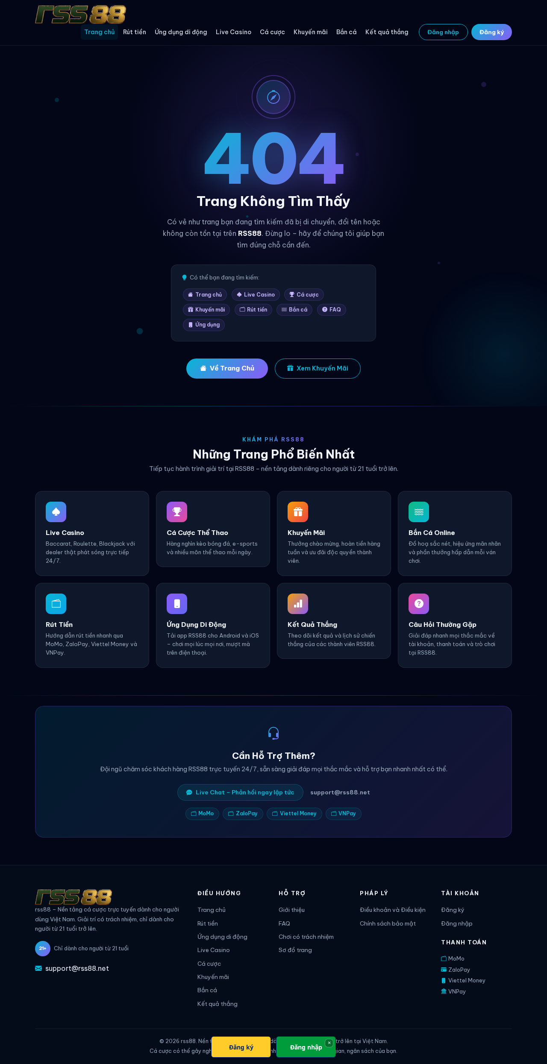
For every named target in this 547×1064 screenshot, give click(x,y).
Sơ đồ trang (295, 950)
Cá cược (272, 32)
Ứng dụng (207, 324)
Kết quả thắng (387, 32)
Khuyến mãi (311, 32)
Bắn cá (346, 32)
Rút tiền (134, 32)
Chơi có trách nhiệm (306, 937)
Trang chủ (99, 32)
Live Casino (233, 32)
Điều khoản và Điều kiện (393, 910)
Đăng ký (491, 32)
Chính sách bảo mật (388, 923)
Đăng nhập (443, 32)
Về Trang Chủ (232, 368)
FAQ (335, 309)
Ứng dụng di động (181, 32)
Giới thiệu (292, 910)
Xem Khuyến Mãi (322, 368)
